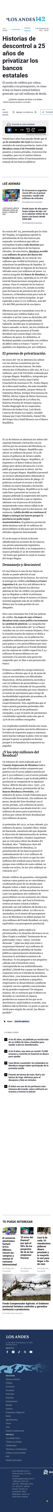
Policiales (10, 1394)
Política (9, 1383)
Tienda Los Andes (13, 1442)
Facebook (7, 1351)
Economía (16, 29)
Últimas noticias (13, 1379)
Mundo (9, 1405)
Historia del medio (14, 1460)
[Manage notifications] (47, 1501)
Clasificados (11, 1445)
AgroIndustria (12, 1420)
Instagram (13, 1351)
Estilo (8, 1416)
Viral (8, 1427)
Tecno (8, 1423)
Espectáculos (11, 1401)
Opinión (9, 1409)
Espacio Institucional (15, 1431)
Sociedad (10, 1390)
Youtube (30, 1351)
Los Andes (4, 29)
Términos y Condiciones (16, 1449)
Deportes (10, 1398)
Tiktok (19, 1351)
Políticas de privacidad (16, 1453)
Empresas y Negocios (15, 1412)
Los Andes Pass (13, 1438)
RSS (7, 1456)
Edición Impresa (22, 1021)
